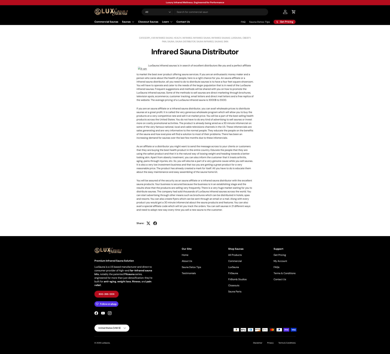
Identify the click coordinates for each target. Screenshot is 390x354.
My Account (280, 261)
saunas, (219, 41)
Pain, (164, 41)
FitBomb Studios (237, 279)
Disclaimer (257, 343)
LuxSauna (233, 267)
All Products (235, 255)
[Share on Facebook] (155, 223)
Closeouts (233, 285)
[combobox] (205, 12)
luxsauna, (237, 37)
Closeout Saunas (148, 21)
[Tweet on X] (148, 223)
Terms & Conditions (285, 273)
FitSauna (233, 273)
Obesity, (247, 37)
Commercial (235, 261)
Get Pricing (280, 255)
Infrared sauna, (202, 37)
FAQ (243, 21)
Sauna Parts (234, 291)
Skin (226, 41)
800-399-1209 (106, 294)
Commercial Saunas (106, 21)
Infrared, (188, 37)
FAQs (276, 267)
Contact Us (183, 21)
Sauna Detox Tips (259, 21)
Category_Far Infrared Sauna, (156, 37)
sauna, (171, 41)
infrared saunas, (221, 37)
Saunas (126, 21)
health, (178, 37)
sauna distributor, (186, 41)
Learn (165, 21)
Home (185, 255)
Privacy (270, 343)
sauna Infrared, (206, 41)
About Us (187, 261)
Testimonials (189, 273)
